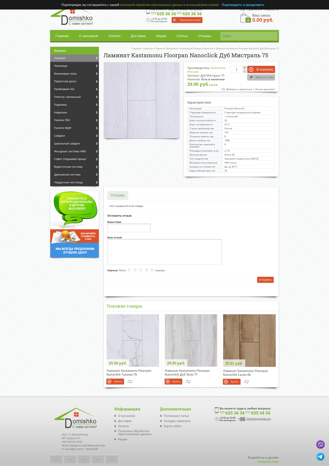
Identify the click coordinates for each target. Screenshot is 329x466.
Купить (118, 381)
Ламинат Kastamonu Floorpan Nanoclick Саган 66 (245, 373)
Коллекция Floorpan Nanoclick (196, 48)
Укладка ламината (177, 420)
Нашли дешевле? (265, 89)
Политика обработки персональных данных (135, 432)
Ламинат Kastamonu (167, 48)
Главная (62, 36)
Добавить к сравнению (239, 89)
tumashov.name (268, 461)
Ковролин (60, 112)
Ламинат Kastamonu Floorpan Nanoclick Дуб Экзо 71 (187, 372)
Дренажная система (67, 174)
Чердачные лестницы (68, 182)
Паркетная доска (65, 81)
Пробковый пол (64, 89)
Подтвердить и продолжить (243, 4)
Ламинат (60, 58)
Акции (161, 36)
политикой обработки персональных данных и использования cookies (169, 4)
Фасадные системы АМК (70, 151)
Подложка (60, 104)
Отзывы (204, 36)
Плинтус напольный (67, 97)
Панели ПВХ (62, 120)
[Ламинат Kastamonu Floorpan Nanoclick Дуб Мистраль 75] (142, 100)
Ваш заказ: (263, 17)
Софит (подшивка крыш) (70, 159)
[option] (142, 100)
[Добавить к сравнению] (130, 382)
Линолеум (60, 66)
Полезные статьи (176, 415)
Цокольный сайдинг (67, 143)
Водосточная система (68, 166)
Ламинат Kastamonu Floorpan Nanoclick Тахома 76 (128, 372)
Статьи (182, 36)
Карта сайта (172, 426)
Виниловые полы (65, 73)
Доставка (138, 36)
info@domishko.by (258, 419)
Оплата (115, 36)
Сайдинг (59, 135)
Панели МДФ (62, 128)
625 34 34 (163, 13)
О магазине (88, 36)
